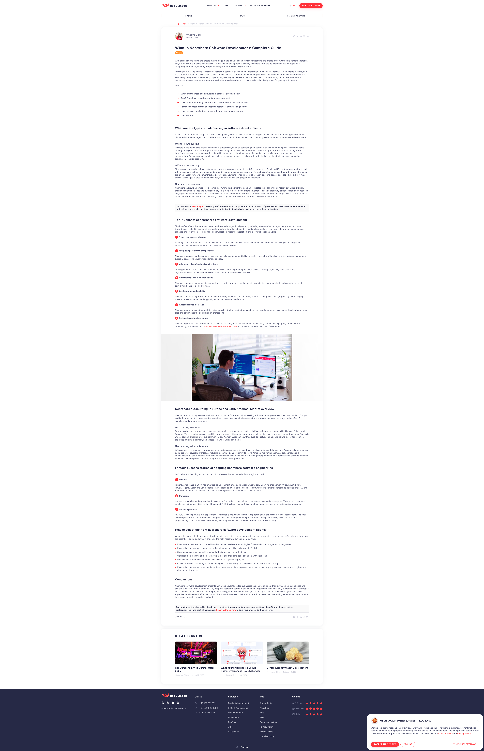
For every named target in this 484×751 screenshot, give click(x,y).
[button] (477, 721)
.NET (230, 727)
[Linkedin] (300, 36)
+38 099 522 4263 (208, 708)
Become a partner (260, 5)
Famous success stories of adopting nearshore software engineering (214, 106)
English (244, 747)
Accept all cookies (385, 744)
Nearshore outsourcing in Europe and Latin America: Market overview (214, 102)
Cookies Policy (445, 733)
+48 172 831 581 (207, 703)
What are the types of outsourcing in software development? (210, 93)
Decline (408, 744)
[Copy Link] (307, 36)
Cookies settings (466, 744)
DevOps (232, 722)
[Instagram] (304, 36)
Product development (238, 703)
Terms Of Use (266, 731)
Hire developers (311, 5)
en (294, 5)
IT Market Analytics (295, 15)
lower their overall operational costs (220, 326)
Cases (226, 5)
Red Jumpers (198, 206)
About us (264, 708)
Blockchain (233, 717)
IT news (188, 15)
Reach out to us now (226, 610)
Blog (177, 24)
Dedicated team (235, 712)
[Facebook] (294, 36)
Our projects (266, 703)
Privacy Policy (464, 733)
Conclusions (187, 115)
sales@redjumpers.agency (173, 708)
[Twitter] (297, 36)
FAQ (262, 717)
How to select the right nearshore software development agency (212, 111)
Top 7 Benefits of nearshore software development (205, 98)
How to (242, 15)
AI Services (233, 731)
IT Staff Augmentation (238, 708)
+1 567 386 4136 (207, 712)
